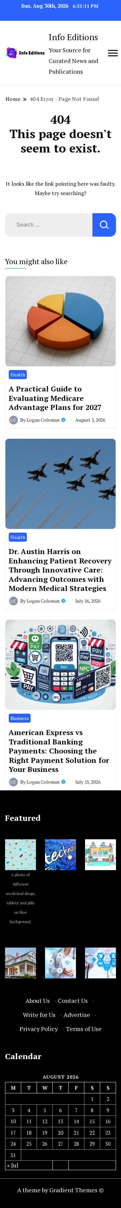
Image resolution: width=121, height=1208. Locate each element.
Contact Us (73, 1000)
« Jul (12, 1165)
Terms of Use (84, 1029)
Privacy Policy (38, 1029)
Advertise (77, 1015)
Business (19, 718)
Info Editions (73, 37)
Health (17, 374)
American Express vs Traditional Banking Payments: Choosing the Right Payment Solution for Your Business (59, 750)
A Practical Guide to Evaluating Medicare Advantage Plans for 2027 (55, 398)
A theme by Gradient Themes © (60, 1190)
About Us (38, 1000)
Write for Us (39, 1015)
